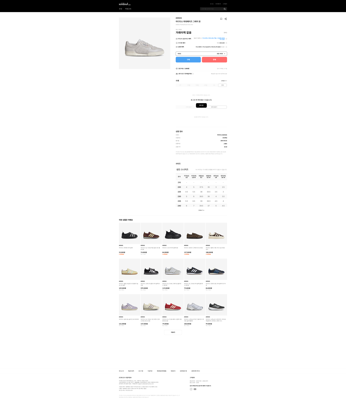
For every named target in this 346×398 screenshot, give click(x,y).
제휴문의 (173, 371)
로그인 (211, 4)
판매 (214, 60)
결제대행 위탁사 (195, 371)
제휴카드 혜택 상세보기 (226, 39)
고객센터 (225, 4)
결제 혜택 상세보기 (226, 47)
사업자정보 (137, 382)
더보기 (173, 332)
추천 (120, 9)
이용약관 (150, 371)
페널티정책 (131, 371)
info (193, 73)
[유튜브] (195, 389)
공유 (225, 19)
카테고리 (128, 9)
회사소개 (121, 371)
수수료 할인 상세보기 (226, 43)
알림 (221, 19)
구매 (188, 60)
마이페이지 (218, 4)
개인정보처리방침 (161, 371)
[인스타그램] (191, 389)
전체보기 (223, 80)
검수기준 (140, 371)
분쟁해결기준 (183, 371)
